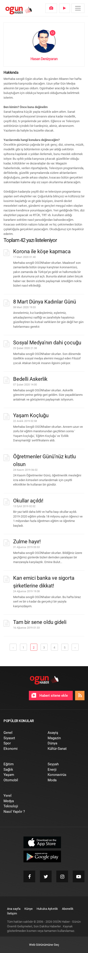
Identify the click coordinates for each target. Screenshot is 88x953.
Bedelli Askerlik (30, 379)
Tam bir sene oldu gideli (39, 622)
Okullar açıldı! (28, 501)
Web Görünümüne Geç (44, 944)
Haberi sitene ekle (53, 695)
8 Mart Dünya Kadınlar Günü (44, 302)
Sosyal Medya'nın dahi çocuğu (47, 343)
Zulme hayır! (27, 542)
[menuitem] (51, 8)
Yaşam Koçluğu (31, 415)
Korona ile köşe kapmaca (42, 251)
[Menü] (77, 8)
